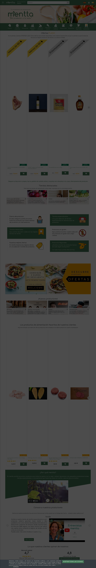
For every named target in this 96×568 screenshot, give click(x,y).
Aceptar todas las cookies (73, 561)
